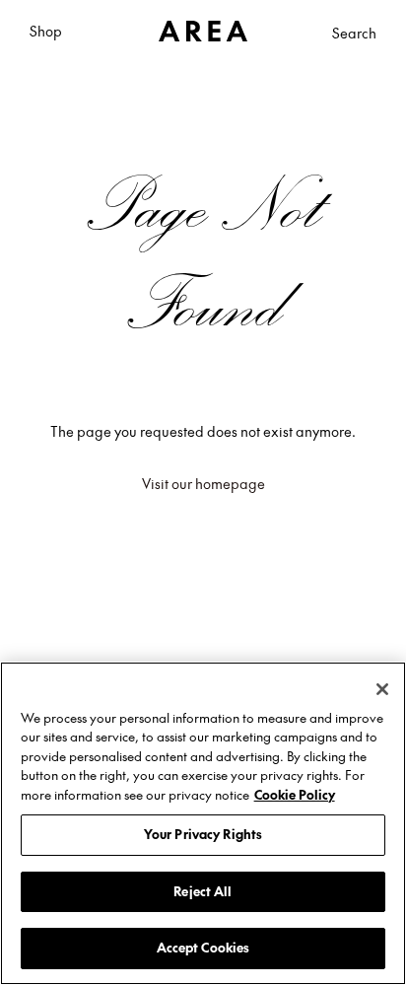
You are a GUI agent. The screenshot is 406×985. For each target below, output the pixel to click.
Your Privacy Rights (203, 834)
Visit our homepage (203, 483)
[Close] (382, 689)
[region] (203, 823)
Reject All (202, 891)
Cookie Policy (294, 795)
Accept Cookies (203, 947)
